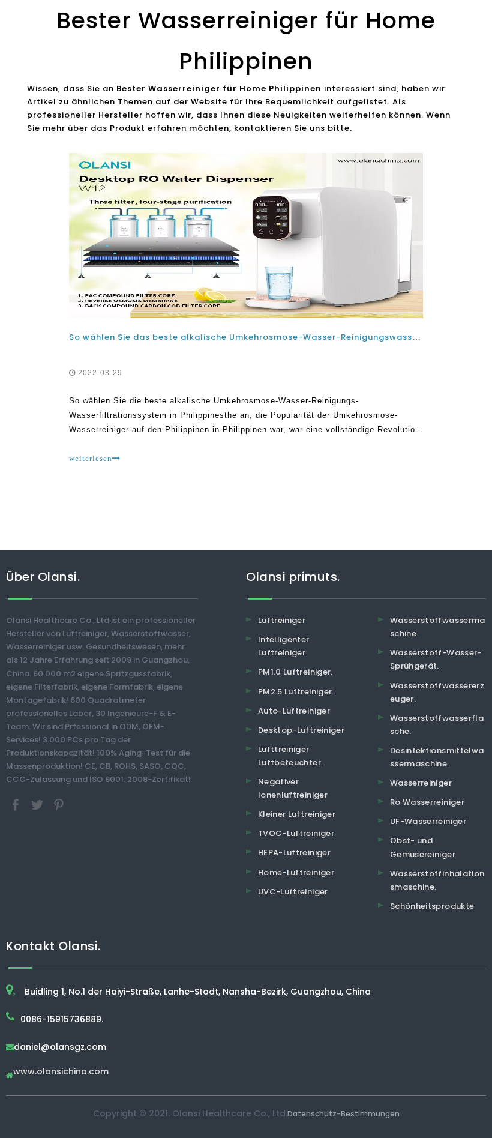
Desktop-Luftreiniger (301, 730)
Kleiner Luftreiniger (296, 814)
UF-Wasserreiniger (428, 821)
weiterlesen (90, 458)
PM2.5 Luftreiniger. (296, 691)
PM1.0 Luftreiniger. (295, 672)
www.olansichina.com (61, 1072)
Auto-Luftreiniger (294, 711)
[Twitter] (38, 804)
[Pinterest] (58, 804)
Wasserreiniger (421, 783)
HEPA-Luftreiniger (294, 852)
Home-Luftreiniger (296, 872)
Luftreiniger (281, 620)
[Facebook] (17, 804)
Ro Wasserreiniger (427, 802)
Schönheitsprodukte (432, 906)
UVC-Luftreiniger (293, 891)
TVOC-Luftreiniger (296, 833)
